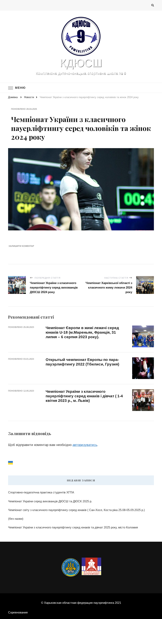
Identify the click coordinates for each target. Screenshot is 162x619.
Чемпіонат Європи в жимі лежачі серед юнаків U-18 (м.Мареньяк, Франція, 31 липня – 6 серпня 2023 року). (82, 332)
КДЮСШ (81, 63)
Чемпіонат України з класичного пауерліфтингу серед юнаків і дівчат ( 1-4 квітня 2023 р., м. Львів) (84, 396)
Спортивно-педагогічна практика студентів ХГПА (41, 492)
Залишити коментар (21, 246)
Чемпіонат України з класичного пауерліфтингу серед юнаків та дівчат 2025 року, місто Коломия (73, 527)
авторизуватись (85, 445)
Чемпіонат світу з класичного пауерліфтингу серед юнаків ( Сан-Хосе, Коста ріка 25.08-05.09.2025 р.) (76, 510)
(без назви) (15, 518)
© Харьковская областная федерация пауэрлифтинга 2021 (81, 602)
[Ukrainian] (10, 463)
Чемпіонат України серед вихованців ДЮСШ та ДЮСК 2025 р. (50, 501)
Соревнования (18, 612)
